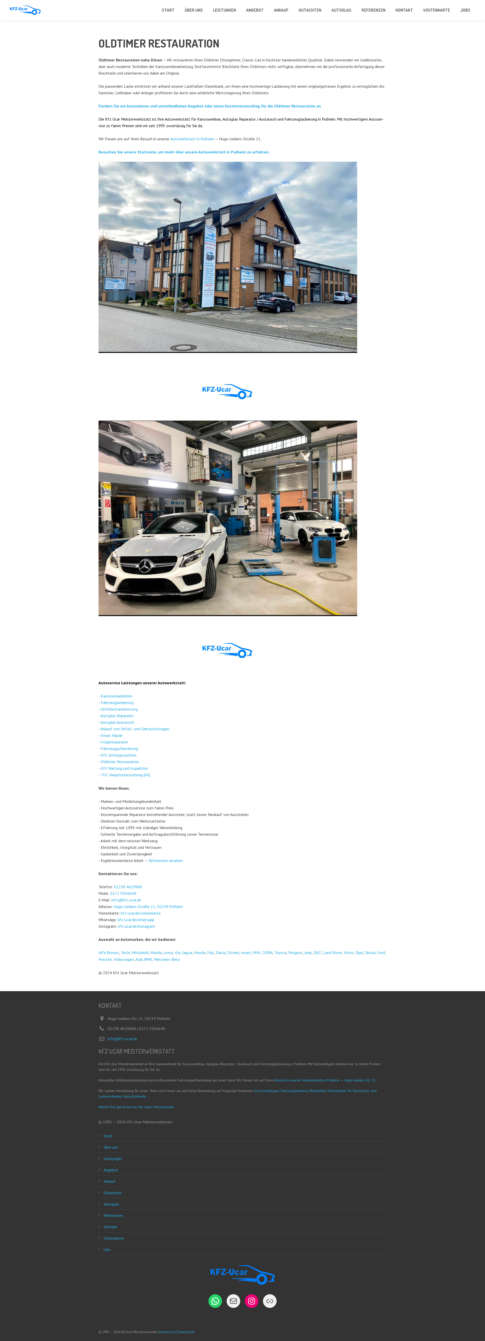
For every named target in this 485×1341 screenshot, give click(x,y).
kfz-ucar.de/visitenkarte (141, 913)
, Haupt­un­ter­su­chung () (125, 774)
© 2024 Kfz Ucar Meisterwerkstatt (129, 972)
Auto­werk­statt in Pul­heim (192, 138)
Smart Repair (112, 735)
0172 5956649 (123, 893)
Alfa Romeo (109, 952)
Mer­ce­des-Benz (167, 959)
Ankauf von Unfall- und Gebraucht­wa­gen (135, 728)
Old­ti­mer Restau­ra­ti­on (120, 761)
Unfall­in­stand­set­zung (119, 709)
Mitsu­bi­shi (140, 952)
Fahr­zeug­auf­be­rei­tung (119, 748)
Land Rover (332, 952)
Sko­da (370, 952)
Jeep (308, 952)
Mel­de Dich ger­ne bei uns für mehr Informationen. (137, 1107)
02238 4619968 (128, 886)
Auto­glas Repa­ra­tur (117, 715)
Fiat (210, 952)
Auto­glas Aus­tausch (117, 722)
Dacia (220, 952)
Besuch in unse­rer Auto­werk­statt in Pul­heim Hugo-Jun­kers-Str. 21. (325, 1080)
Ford (381, 952)
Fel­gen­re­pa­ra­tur (114, 741)
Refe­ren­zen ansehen (166, 860)
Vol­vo (349, 952)
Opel (359, 952)
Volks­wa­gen (124, 959)
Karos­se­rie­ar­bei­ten (116, 695)
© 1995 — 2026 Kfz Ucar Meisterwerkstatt (136, 1121)
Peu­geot (295, 952)
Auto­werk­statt (171, 682)
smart (246, 952)
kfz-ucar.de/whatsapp (136, 919)
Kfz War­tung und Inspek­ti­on (124, 768)
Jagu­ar (187, 952)
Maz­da (156, 952)
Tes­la (125, 952)
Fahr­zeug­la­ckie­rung (117, 702)
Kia (177, 952)
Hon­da (199, 952)
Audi (138, 959)
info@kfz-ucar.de (126, 899)
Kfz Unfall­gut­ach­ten (118, 755)
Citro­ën (233, 952)
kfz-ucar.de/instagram (136, 926)
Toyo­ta (280, 952)
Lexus (168, 952)
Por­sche (105, 959)
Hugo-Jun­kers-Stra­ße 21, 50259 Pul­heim (148, 906)
